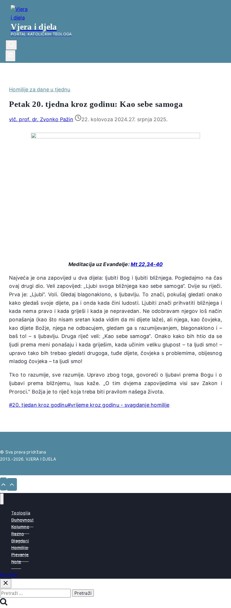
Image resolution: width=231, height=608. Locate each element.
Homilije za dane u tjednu (39, 89)
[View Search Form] (11, 45)
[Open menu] (10, 55)
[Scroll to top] (3, 483)
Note (16, 561)
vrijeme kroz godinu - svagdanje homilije (118, 405)
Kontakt (8, 574)
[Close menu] (2, 499)
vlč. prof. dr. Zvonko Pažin (41, 119)
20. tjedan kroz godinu (38, 405)
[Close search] (5, 583)
